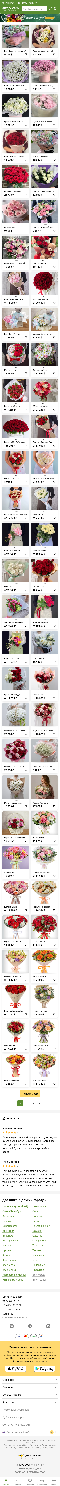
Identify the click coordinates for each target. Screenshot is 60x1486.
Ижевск (6, 1245)
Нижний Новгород (12, 1279)
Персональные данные (15, 1409)
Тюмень (36, 1250)
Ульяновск (38, 1255)
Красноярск (9, 1270)
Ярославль (38, 1270)
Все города (38, 1274)
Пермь (36, 1221)
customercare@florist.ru (15, 1317)
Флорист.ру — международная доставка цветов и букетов (30, 1468)
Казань (6, 1255)
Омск (35, 1211)
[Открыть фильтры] (55, 8)
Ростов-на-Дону (41, 1226)
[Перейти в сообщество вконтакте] (12, 1326)
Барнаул (7, 1221)
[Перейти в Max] (48, 1326)
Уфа (34, 1260)
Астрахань (8, 1216)
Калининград (9, 1260)
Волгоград (8, 1230)
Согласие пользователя (16, 1424)
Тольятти (37, 1245)
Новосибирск (40, 1206)
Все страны (39, 1279)
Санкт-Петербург (12, 1211)
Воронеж (7, 1235)
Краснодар (8, 1265)
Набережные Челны (14, 1274)
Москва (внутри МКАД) (15, 1206)
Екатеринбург (10, 1240)
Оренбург (37, 1216)
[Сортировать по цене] (50, 8)
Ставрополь (39, 1240)
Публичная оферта (13, 1417)
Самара (37, 1230)
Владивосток (9, 1226)
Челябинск (38, 1265)
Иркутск (6, 1250)
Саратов (37, 1235)
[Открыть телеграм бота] (30, 1326)
